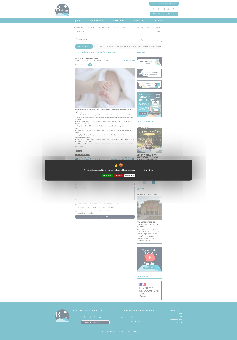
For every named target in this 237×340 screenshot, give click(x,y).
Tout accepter (107, 175)
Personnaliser (130, 175)
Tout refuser (118, 175)
